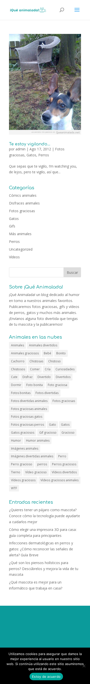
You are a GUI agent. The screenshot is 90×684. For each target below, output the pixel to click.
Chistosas (36, 361)
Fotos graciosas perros (27, 424)
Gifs (12, 226)
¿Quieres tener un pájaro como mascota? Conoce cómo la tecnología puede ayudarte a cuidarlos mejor (44, 515)
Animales (17, 345)
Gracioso (68, 432)
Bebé (47, 353)
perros (42, 464)
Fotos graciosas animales (29, 409)
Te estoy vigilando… (29, 144)
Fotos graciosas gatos (26, 416)
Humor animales (38, 440)
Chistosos (18, 369)
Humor (16, 440)
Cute (14, 377)
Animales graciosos (25, 353)
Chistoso (54, 361)
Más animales (20, 233)
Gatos (31, 155)
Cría (47, 369)
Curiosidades (65, 369)
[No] (83, 665)
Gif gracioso (47, 432)
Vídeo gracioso (36, 472)
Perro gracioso (21, 464)
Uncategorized (20, 249)
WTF (14, 488)
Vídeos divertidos (64, 472)
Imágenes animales (24, 448)
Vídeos (14, 257)
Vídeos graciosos (23, 480)
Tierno (15, 472)
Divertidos (63, 377)
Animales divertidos (43, 345)
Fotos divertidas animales (29, 401)
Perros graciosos (64, 464)
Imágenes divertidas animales (32, 456)
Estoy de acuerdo (46, 677)
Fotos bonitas (20, 393)
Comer (35, 369)
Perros (43, 155)
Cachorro (17, 361)
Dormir (16, 385)
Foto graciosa (57, 385)
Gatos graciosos (22, 432)
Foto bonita (34, 385)
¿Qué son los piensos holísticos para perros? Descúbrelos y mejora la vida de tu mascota (43, 568)
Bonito (61, 353)
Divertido (44, 377)
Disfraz (27, 377)
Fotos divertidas (47, 393)
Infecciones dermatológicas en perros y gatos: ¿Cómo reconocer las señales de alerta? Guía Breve (41, 549)
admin (21, 149)
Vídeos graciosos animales (59, 480)
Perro (62, 456)
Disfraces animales (24, 203)
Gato (52, 424)
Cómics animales (22, 195)
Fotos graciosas (22, 210)
